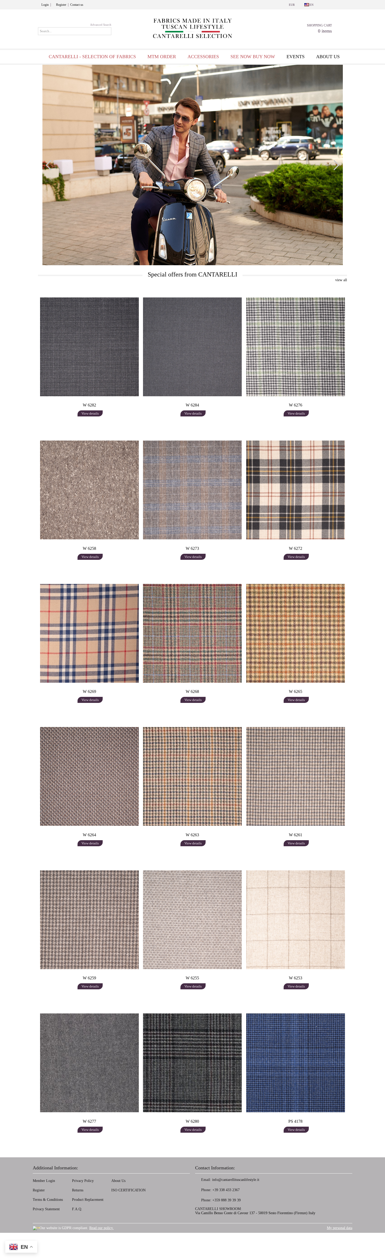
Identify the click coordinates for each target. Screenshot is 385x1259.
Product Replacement (87, 1200)
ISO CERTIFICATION (128, 1190)
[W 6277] (89, 1062)
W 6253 (295, 978)
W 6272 (295, 548)
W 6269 (89, 691)
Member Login (44, 1181)
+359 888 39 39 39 (226, 1200)
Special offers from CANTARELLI (192, 274)
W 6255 (192, 978)
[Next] (334, 165)
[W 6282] (89, 346)
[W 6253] (295, 919)
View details (90, 413)
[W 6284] (192, 346)
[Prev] (51, 165)
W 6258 (89, 548)
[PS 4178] (295, 1062)
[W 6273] (192, 490)
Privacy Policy (83, 1181)
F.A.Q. (77, 1209)
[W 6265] (295, 633)
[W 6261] (295, 776)
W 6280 (192, 1121)
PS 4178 (295, 1121)
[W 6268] (192, 633)
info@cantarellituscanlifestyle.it (235, 1180)
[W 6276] (295, 346)
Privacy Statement (46, 1209)
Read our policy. (101, 1228)
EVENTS (296, 56)
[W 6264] (89, 776)
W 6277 (89, 1121)
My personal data (339, 1228)
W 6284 (192, 405)
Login (45, 5)
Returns (77, 1190)
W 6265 (295, 691)
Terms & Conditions (48, 1200)
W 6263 (192, 835)
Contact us (76, 5)
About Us (118, 1181)
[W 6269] (89, 633)
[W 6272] (295, 490)
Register (61, 5)
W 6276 (295, 405)
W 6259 (89, 978)
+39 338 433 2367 (226, 1190)
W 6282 (89, 405)
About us (328, 56)
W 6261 (295, 835)
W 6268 (192, 691)
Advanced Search (100, 24)
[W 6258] (89, 490)
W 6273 (192, 548)
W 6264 (89, 835)
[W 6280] (192, 1062)
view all (341, 280)
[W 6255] (192, 919)
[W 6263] (192, 776)
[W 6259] (89, 919)
